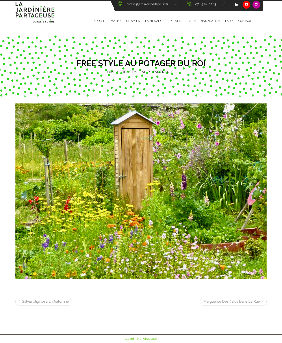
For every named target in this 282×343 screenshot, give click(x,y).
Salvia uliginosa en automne (45, 301)
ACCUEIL (99, 20)
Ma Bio (116, 20)
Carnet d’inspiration (204, 20)
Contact (244, 20)
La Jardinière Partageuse (140, 338)
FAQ (228, 20)
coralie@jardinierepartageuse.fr (147, 4)
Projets (176, 20)
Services (133, 20)
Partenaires (154, 20)
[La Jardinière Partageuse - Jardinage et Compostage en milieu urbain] (35, 16)
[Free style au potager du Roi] (141, 191)
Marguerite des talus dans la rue (232, 301)
